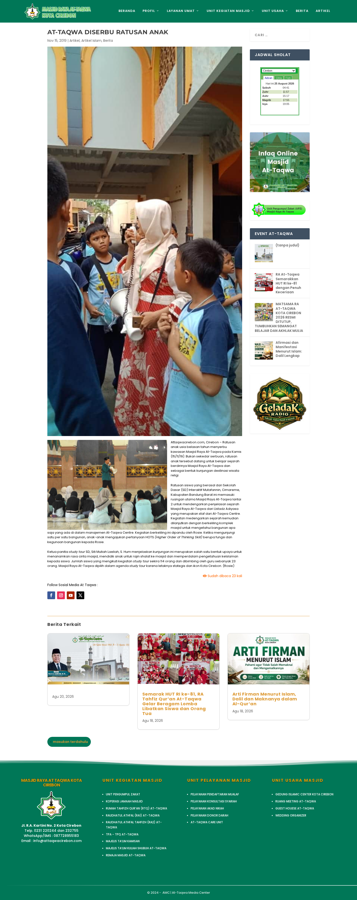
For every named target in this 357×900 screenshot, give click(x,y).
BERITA (302, 11)
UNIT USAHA (273, 11)
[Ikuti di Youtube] (71, 595)
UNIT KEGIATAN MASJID (228, 11)
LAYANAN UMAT (181, 11)
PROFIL (149, 11)
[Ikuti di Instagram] (61, 595)
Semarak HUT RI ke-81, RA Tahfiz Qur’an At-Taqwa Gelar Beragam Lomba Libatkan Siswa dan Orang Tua (174, 703)
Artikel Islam (91, 40)
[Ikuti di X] (80, 595)
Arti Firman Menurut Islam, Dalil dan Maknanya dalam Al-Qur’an (264, 699)
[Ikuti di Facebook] (51, 595)
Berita (108, 40)
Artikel (74, 40)
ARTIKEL (323, 11)
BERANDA (127, 11)
